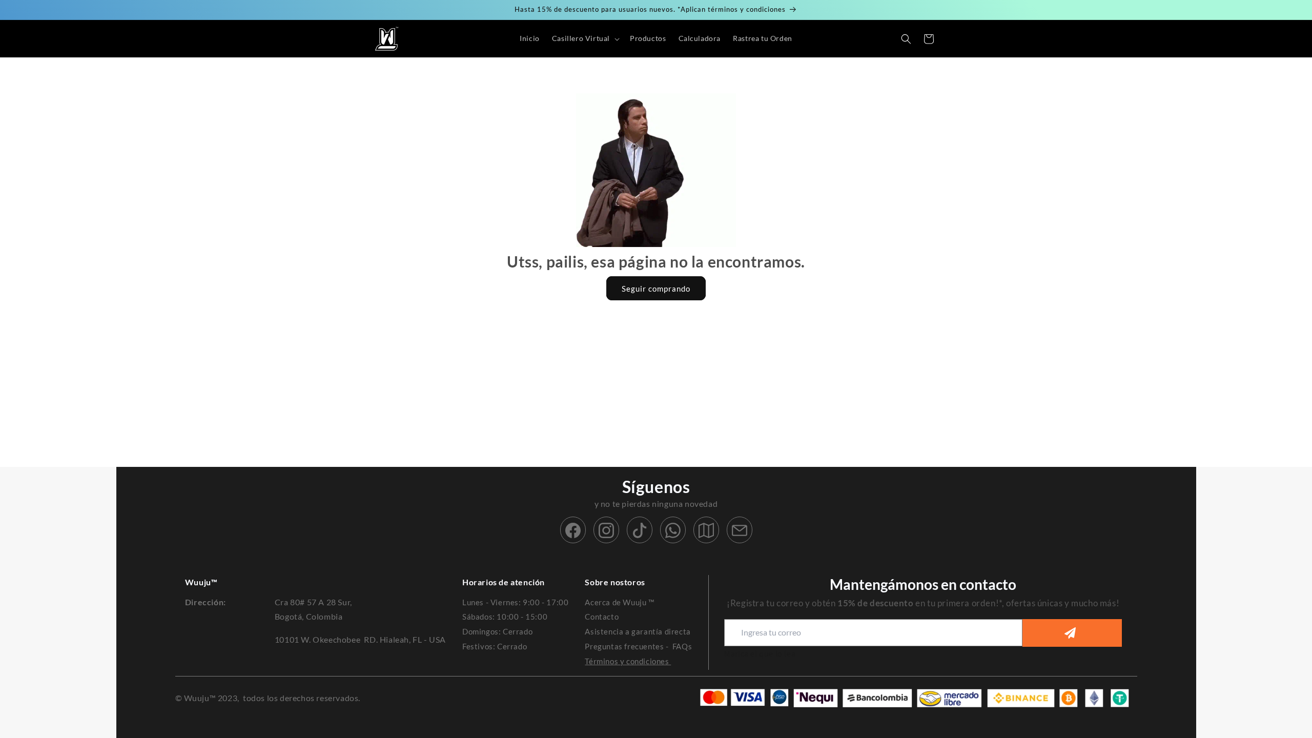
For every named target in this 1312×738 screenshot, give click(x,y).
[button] (585, 38)
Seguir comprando (656, 288)
